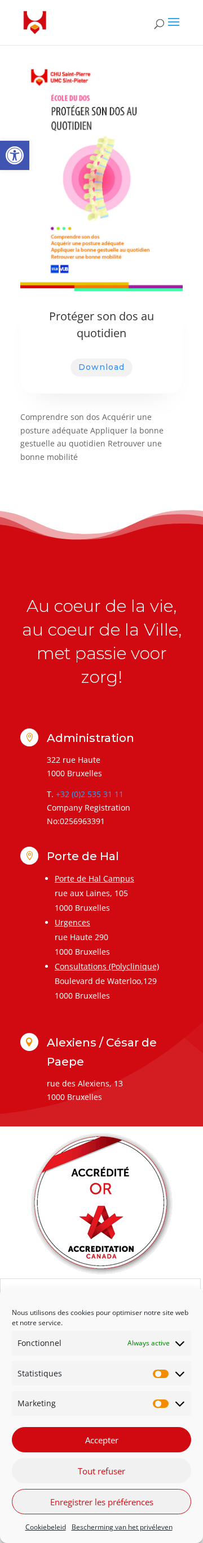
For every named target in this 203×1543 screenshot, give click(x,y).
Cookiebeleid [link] (45, 1527)
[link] (14, 155)
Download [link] (101, 367)
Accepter (101, 1440)
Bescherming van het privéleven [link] (122, 1527)
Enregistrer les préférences (101, 1502)
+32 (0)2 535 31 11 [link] (89, 794)
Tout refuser (101, 1471)
